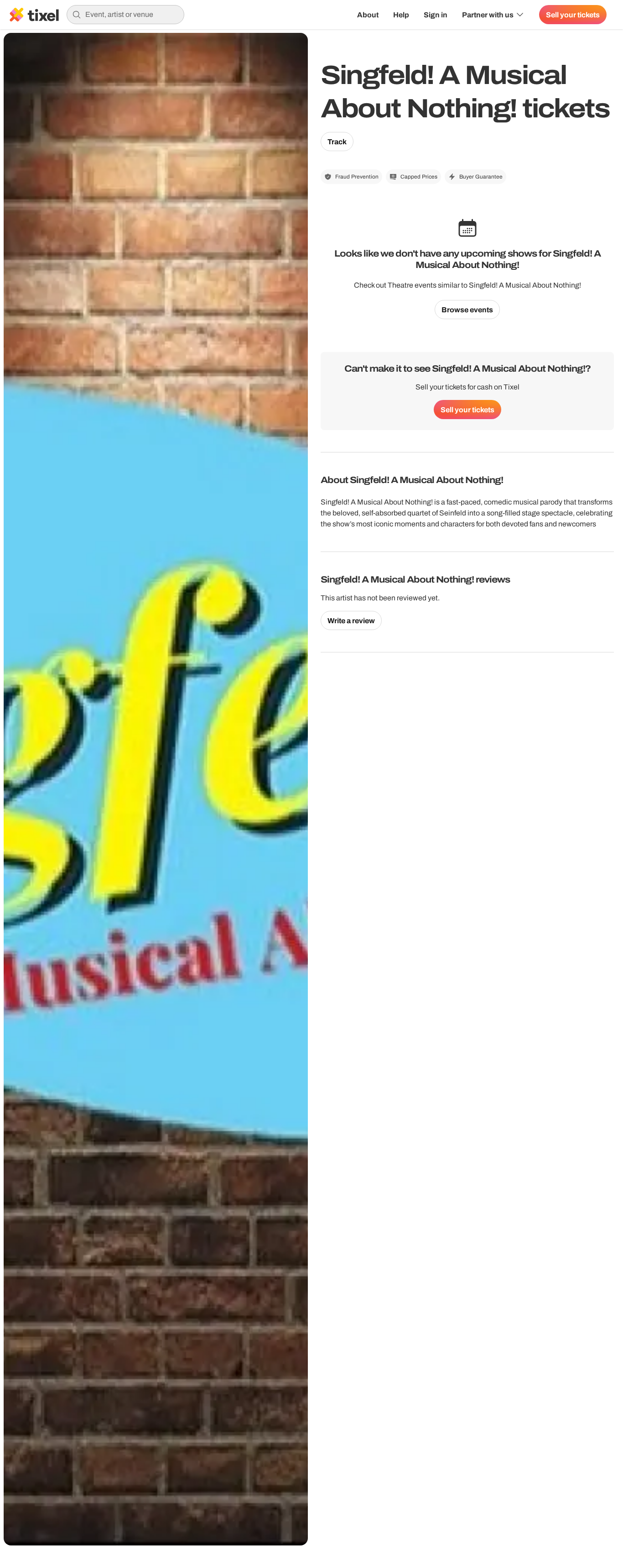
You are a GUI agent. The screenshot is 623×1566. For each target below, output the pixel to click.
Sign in (435, 14)
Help (401, 14)
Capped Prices (418, 176)
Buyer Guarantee (481, 176)
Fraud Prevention (357, 176)
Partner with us (488, 14)
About (368, 14)
